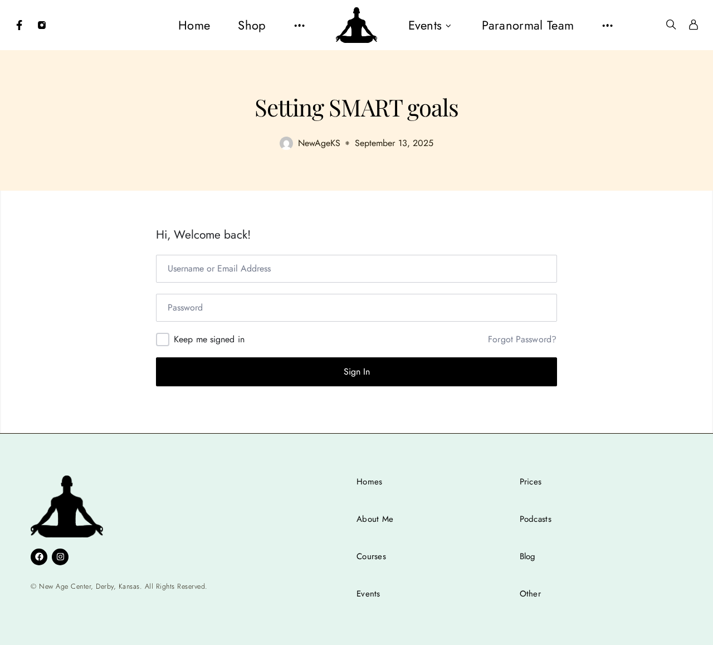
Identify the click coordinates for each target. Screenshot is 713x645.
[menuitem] (194, 25)
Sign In (357, 371)
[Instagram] (42, 25)
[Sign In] (693, 25)
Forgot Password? (522, 339)
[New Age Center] (357, 25)
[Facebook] (19, 25)
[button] (299, 25)
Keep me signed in (209, 339)
